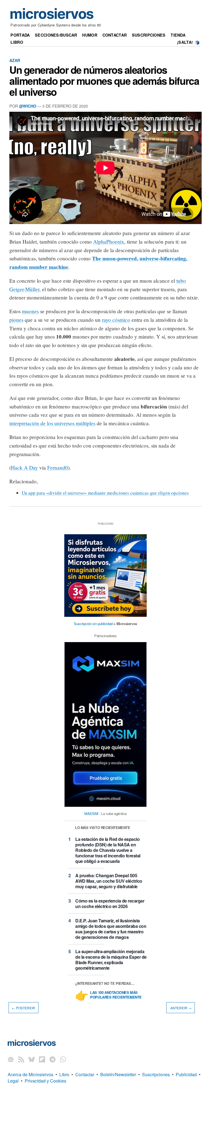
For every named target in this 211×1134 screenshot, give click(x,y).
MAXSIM (91, 813)
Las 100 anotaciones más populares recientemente (116, 995)
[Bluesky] (32, 1059)
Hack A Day (24, 467)
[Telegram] (52, 1059)
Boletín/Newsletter (118, 1074)
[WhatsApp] (63, 1059)
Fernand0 (57, 467)
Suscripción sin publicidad (93, 623)
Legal (13, 1081)
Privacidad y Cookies (45, 1081)
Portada (20, 35)
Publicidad (186, 1074)
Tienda (178, 35)
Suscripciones (149, 35)
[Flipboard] (42, 1059)
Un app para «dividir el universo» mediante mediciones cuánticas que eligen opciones (105, 493)
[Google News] (11, 1059)
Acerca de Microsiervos (30, 1074)
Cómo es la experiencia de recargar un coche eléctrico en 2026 (109, 903)
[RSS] (21, 1059)
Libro (16, 42)
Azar (14, 60)
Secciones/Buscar (56, 35)
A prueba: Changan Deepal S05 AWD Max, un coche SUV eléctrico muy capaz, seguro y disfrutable (108, 881)
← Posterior (23, 1007)
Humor (89, 35)
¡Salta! (185, 42)
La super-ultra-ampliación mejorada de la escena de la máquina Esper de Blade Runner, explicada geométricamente (111, 959)
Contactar (114, 35)
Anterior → (180, 1007)
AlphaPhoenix (108, 241)
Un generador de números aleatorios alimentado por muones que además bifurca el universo (104, 80)
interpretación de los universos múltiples (52, 423)
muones (30, 311)
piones (16, 319)
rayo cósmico (116, 319)
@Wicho (27, 106)
